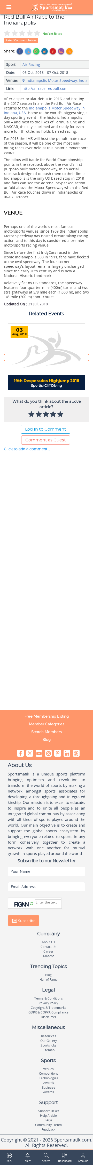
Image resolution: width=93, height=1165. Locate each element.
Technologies (48, 1078)
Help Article (48, 1115)
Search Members (46, 732)
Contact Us (48, 947)
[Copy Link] (69, 51)
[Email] (61, 51)
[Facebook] (20, 51)
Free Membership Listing (47, 716)
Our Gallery (48, 1041)
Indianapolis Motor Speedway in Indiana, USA (44, 110)
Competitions (48, 1073)
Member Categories (46, 724)
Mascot (48, 956)
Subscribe (26, 920)
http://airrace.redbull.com (44, 88)
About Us (48, 942)
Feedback (48, 1129)
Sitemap (49, 1050)
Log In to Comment (45, 429)
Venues (48, 1069)
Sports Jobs (49, 1045)
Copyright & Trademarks (48, 1007)
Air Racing (31, 64)
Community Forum (48, 1125)
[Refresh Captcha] (31, 903)
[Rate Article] (61, 414)
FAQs (48, 1120)
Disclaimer (48, 1017)
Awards (48, 1083)
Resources (48, 1036)
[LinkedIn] (44, 51)
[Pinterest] (53, 51)
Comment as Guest (45, 440)
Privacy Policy (48, 1003)
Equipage (48, 1087)
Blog (46, 739)
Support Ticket (48, 1111)
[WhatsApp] (36, 51)
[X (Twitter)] (28, 51)
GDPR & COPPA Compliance (48, 1012)
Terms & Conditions (48, 998)
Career (48, 951)
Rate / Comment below (21, 40)
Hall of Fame (49, 979)
